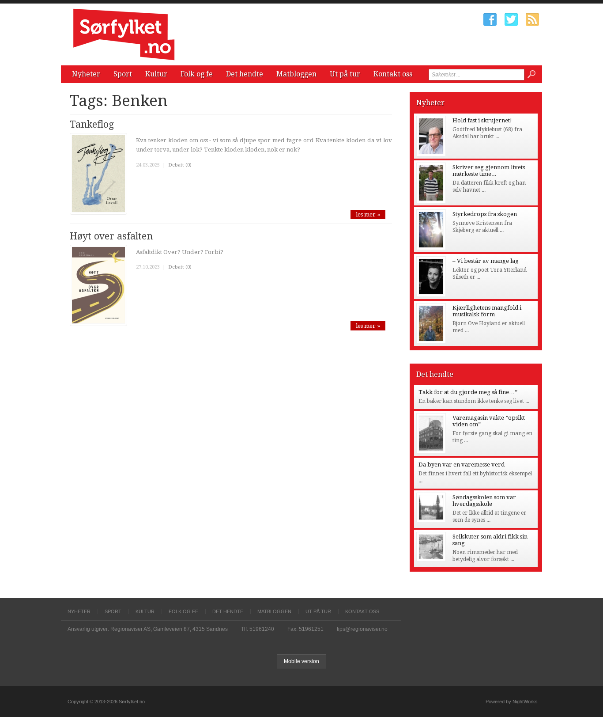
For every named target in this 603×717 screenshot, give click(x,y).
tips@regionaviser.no (362, 629)
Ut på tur (345, 74)
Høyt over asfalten (111, 236)
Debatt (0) (180, 165)
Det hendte (244, 74)
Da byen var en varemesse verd (461, 464)
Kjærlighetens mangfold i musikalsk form (486, 311)
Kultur (156, 74)
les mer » (368, 214)
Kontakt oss (392, 74)
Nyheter (86, 74)
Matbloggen (296, 74)
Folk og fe (197, 74)
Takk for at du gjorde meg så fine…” (467, 392)
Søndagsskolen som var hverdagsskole (484, 500)
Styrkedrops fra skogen (484, 214)
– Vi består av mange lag (485, 261)
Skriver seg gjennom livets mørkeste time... (488, 170)
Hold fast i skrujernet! (482, 120)
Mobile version (301, 661)
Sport (122, 74)
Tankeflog (92, 124)
